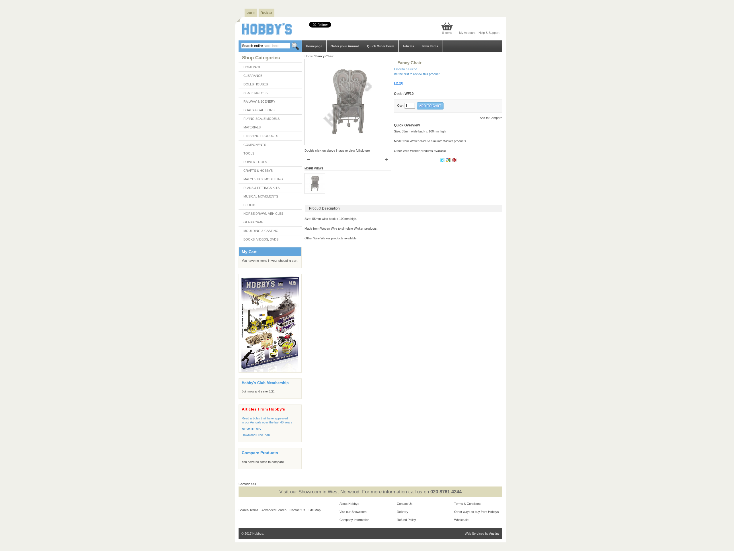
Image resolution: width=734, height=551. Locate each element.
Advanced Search (273, 510)
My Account (467, 32)
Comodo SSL (248, 484)
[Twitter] (442, 161)
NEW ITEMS (251, 429)
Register (266, 12)
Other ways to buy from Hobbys (476, 511)
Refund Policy (406, 519)
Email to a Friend (405, 69)
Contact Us (297, 510)
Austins (494, 533)
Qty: (400, 105)
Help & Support (489, 32)
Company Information (354, 519)
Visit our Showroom (352, 511)
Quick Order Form (380, 46)
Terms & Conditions (467, 503)
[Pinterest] (454, 161)
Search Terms (248, 510)
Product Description (324, 208)
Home (308, 56)
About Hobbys (349, 503)
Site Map (315, 510)
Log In (251, 12)
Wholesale (461, 519)
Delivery (402, 511)
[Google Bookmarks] (448, 161)
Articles (408, 46)
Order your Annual (345, 46)
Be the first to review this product (417, 74)
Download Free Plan (256, 435)
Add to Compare (491, 118)
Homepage (314, 46)
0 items (447, 32)
